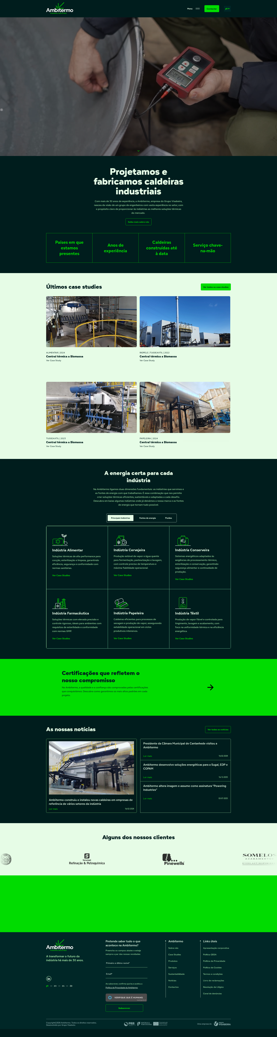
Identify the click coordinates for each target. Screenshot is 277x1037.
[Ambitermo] (59, 13)
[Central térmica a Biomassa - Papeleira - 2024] (185, 407)
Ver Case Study (53, 360)
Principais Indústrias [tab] (120, 518)
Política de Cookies (212, 967)
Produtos (172, 961)
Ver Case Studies (61, 575)
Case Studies (174, 954)
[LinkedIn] (48, 978)
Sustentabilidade (176, 974)
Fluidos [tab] (168, 518)
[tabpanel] (138, 587)
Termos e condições (213, 974)
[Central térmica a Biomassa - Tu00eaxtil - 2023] (91, 407)
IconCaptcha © (141, 1000)
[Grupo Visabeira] (221, 1024)
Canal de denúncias (212, 993)
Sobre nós (173, 948)
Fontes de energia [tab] (147, 518)
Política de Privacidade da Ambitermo (122, 987)
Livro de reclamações (213, 980)
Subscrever (124, 1008)
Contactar (212, 8)
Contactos (173, 987)
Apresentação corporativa (216, 948)
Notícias (172, 980)
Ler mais (53, 809)
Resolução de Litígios (213, 987)
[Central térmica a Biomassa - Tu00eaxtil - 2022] (185, 321)
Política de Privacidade (214, 961)
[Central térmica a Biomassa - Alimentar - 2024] (91, 321)
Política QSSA (210, 954)
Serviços (172, 967)
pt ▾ (227, 8)
